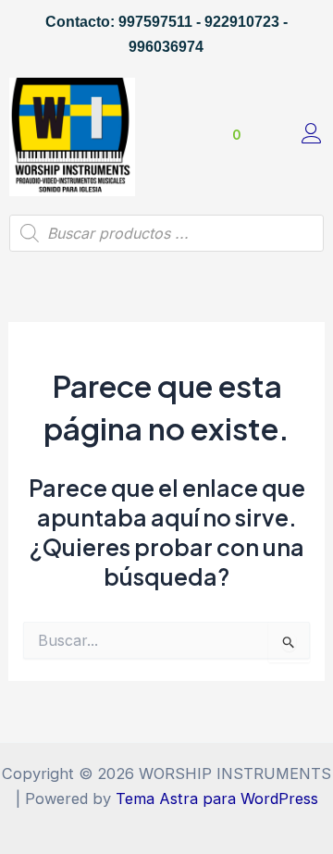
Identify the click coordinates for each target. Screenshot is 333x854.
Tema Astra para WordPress (217, 798)
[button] (159, 137)
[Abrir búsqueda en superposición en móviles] (166, 233)
